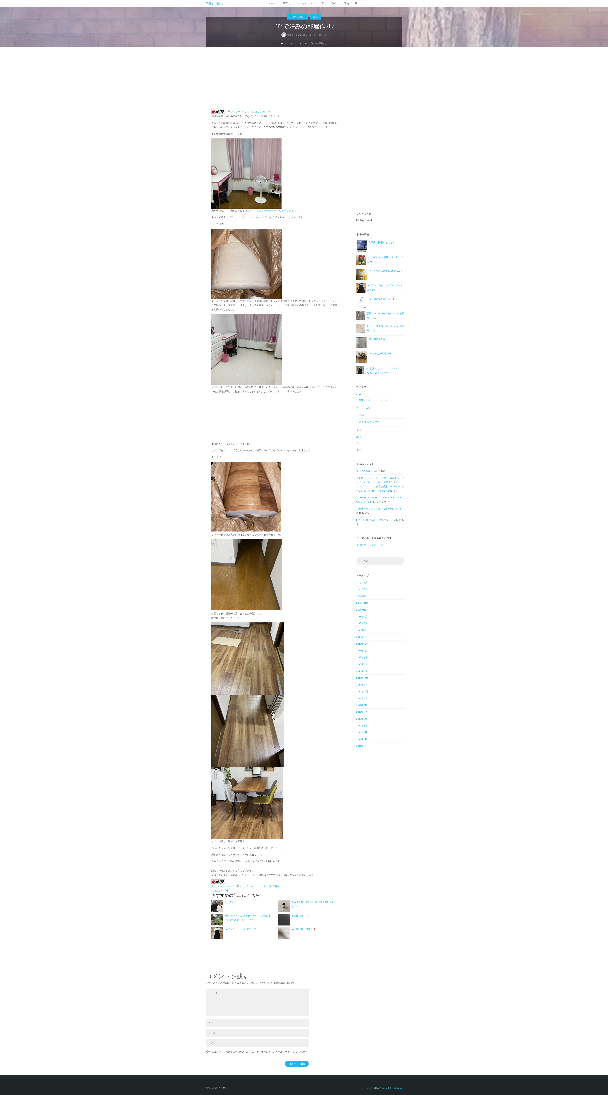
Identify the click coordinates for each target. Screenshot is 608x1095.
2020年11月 (362, 603)
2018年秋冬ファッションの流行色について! (379, 508)
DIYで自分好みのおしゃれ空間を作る (376, 519)
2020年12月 (362, 596)
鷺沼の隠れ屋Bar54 (366, 471)
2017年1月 (361, 746)
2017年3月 (361, 732)
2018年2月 (361, 664)
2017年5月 (361, 718)
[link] (356, 3)
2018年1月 (361, 671)
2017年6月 (361, 712)
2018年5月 (361, 643)
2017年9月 (361, 698)
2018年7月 (361, 630)
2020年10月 (362, 609)
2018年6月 (362, 637)
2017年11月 (362, 684)
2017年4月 (361, 725)
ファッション (297, 16)
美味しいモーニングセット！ (374, 400)
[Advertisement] (304, 70)
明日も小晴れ (214, 3)
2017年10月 (362, 691)
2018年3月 (361, 657)
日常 (315, 16)
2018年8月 (361, 623)
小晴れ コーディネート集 (369, 545)
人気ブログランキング (222, 886)
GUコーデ (364, 414)
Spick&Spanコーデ (369, 421)
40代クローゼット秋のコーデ (240, 929)
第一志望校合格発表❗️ (303, 929)
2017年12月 (362, 677)
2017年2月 (361, 739)
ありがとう (231, 902)
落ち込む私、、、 (300, 915)
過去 (358, 450)
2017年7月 (361, 705)
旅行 (358, 436)
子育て (359, 429)
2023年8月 (362, 582)
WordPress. (396, 1088)
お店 (358, 393)
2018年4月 (361, 650)
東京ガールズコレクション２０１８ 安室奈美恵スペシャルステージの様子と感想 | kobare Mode (380, 486)
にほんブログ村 (219, 890)
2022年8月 (362, 589)
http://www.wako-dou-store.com (275, 210)
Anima (383, 1088)
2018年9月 (362, 616)
